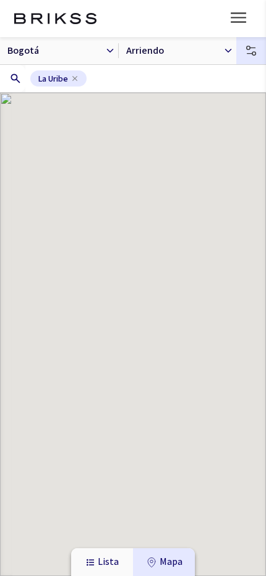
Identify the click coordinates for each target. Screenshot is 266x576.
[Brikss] (55, 18)
